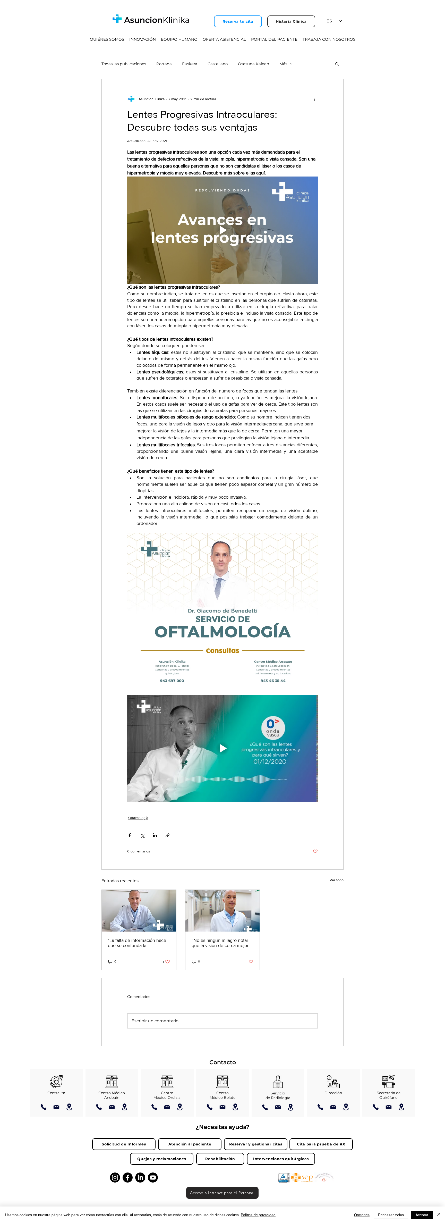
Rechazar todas (391, 1214)
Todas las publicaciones (123, 63)
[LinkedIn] (140, 1177)
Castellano (218, 63)
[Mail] (56, 1107)
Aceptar (422, 1214)
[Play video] (222, 230)
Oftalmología (138, 818)
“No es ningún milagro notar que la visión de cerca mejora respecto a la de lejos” (221, 943)
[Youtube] (153, 1177)
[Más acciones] (315, 99)
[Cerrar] (439, 1215)
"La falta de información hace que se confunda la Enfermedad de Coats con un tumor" (137, 943)
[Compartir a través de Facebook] (129, 835)
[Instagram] (115, 1177)
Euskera (189, 63)
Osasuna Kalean (253, 63)
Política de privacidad (258, 1214)
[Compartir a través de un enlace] (167, 835)
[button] (337, 64)
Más (283, 63)
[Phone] (43, 1107)
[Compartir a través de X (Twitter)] (142, 835)
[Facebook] (128, 1177)
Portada (164, 63)
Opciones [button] (362, 1214)
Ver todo (337, 880)
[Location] (69, 1107)
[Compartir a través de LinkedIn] (154, 835)
